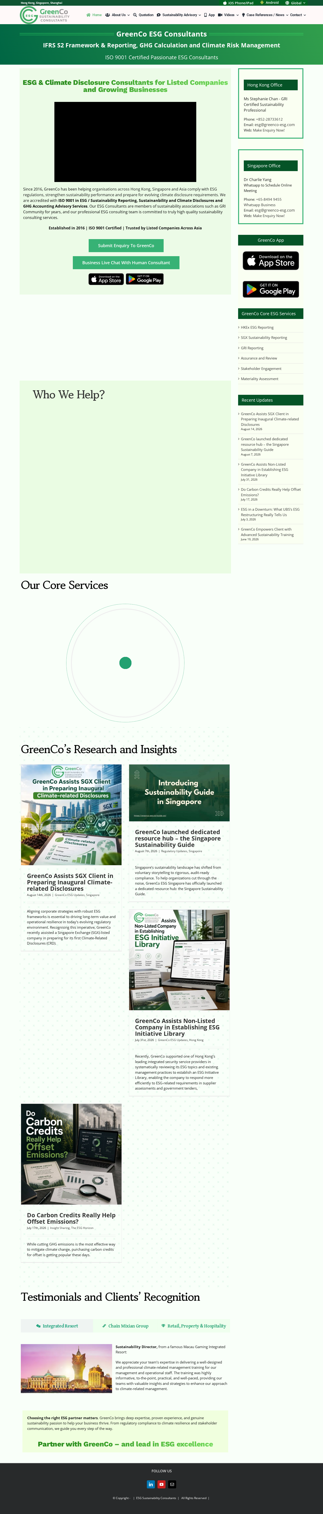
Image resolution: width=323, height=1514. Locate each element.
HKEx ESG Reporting (257, 327)
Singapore (93, 895)
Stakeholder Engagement (261, 368)
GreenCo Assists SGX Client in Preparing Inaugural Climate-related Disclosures (270, 419)
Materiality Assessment (259, 378)
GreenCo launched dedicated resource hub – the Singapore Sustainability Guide (265, 444)
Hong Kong (196, 1040)
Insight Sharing (60, 1228)
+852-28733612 (269, 119)
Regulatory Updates (174, 851)
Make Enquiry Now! (269, 130)
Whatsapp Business (259, 204)
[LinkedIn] (151, 1484)
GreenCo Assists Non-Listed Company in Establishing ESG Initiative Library (264, 469)
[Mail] (172, 1484)
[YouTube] (161, 1484)
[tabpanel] (125, 1369)
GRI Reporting (252, 348)
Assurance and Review (259, 358)
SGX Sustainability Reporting (264, 337)
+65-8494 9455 (269, 199)
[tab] (57, 1325)
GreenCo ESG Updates (70, 895)
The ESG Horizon (82, 1228)
